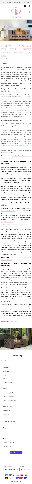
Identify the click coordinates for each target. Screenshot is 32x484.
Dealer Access (7, 382)
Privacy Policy (7, 446)
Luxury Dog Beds (8, 393)
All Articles (6, 432)
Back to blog (17, 356)
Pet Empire (13, 321)
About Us (6, 371)
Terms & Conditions (9, 442)
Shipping (6, 418)
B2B (4, 379)
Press (4, 375)
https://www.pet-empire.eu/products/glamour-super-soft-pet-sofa (15, 224)
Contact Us (6, 410)
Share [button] (5, 63)
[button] (2, 12)
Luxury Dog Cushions (9, 400)
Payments (6, 414)
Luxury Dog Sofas (8, 396)
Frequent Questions (9, 422)
